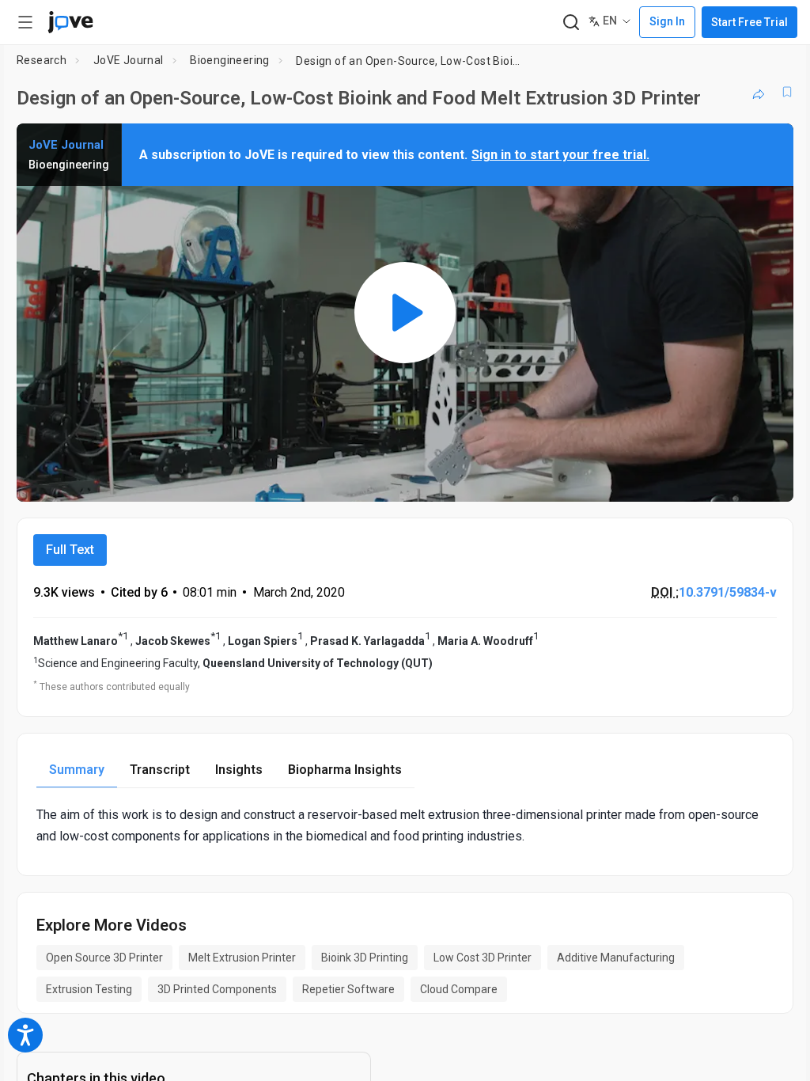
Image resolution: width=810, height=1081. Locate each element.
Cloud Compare (459, 989)
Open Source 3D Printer (104, 957)
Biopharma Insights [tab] (345, 769)
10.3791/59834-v (728, 592)
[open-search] (570, 22)
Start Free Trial (749, 22)
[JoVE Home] (70, 22)
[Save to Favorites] (787, 91)
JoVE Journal (128, 60)
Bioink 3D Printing (364, 957)
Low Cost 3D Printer (482, 957)
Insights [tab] (239, 769)
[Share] (758, 91)
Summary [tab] (76, 769)
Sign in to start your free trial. (560, 154)
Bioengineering (230, 60)
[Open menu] (25, 22)
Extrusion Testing (89, 989)
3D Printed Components (217, 989)
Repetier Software (348, 989)
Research (41, 60)
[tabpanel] (405, 825)
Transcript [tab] (160, 769)
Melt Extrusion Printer (242, 957)
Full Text (70, 549)
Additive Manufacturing (616, 957)
